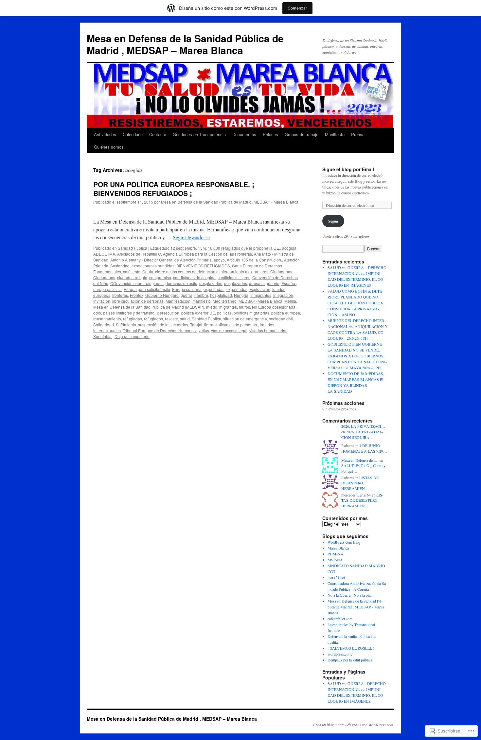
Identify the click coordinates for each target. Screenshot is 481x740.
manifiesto (201, 301)
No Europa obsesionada (273, 307)
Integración (283, 295)
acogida (289, 248)
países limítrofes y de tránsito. (129, 313)
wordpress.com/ (340, 654)
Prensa (358, 134)
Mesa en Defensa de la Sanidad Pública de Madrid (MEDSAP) (148, 307)
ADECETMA (104, 254)
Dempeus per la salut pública (350, 659)
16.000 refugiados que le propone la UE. (244, 248)
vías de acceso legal (229, 330)
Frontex (136, 295)
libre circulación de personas (138, 301)
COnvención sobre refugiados (137, 283)
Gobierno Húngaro (162, 295)
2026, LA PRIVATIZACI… (363, 426)
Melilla (290, 301)
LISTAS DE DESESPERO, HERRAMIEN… (360, 483)
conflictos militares (234, 277)
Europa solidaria (187, 289)
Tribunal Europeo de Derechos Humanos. (160, 330)
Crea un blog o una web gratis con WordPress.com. (353, 724)
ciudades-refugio (132, 277)
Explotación (259, 289)
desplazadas (210, 283)
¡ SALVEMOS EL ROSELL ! (351, 648)
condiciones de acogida (194, 277)
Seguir (333, 221)
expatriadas (214, 289)
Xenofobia (102, 336)
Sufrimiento (126, 324)
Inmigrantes (260, 295)
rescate (171, 318)
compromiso (160, 277)
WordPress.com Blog (344, 542)
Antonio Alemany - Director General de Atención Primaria (161, 259)
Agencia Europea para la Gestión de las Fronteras (207, 254)
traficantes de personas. (236, 324)
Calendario (133, 134)
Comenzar (297, 8)
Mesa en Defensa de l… (360, 460)
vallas (204, 330)
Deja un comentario (132, 336)
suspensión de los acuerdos (163, 324)
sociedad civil (281, 318)
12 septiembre (183, 248)
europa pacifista (107, 289)
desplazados (235, 283)
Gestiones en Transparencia (199, 134)
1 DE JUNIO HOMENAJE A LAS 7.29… (364, 448)
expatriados (236, 289)
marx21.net (336, 577)
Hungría (241, 295)
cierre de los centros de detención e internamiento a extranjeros (211, 271)
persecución (168, 313)
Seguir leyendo (191, 237)
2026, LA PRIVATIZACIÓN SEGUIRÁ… (362, 434)
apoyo (219, 259)
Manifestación (178, 301)
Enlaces (270, 134)
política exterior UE (198, 313)
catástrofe (131, 271)
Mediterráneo (225, 301)
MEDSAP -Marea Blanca (260, 301)
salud (185, 318)
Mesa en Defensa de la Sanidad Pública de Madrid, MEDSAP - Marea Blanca (229, 202)
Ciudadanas (281, 271)
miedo (211, 307)
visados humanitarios (268, 330)
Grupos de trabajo (301, 134)
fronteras (120, 295)
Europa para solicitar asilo (147, 289)
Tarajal (196, 324)
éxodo (137, 265)
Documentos (244, 134)
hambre (201, 295)
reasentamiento (107, 318)
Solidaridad (103, 324)
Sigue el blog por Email (348, 169)
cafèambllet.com (340, 618)
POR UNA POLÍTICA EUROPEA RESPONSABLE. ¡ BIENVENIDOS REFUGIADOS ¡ (173, 188)
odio (97, 313)
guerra (186, 295)
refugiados (153, 318)
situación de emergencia (245, 318)
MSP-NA (335, 559)
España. (288, 283)
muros (244, 307)
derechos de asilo (181, 283)
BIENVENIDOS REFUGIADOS (203, 265)
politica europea (285, 313)
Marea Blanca (338, 547)
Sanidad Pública (132, 248)
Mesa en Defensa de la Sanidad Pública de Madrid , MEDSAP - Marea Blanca (356, 606)
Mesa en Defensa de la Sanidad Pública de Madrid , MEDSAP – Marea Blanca (185, 44)
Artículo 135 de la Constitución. (254, 259)
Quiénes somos (109, 147)
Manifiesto (335, 134)
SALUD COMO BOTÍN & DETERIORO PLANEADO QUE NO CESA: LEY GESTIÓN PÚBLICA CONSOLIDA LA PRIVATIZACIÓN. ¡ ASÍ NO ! (355, 302)
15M (202, 248)
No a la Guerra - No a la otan (350, 595)
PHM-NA (336, 553)
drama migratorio (264, 283)
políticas (224, 313)
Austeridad (120, 265)
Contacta (157, 134)
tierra (208, 324)
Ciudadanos (104, 277)
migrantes (228, 307)
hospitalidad (221, 295)
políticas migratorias (251, 313)
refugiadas (132, 318)
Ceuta (147, 271)
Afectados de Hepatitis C (139, 254)
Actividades (105, 134)
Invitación (101, 301)
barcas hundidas (159, 265)
